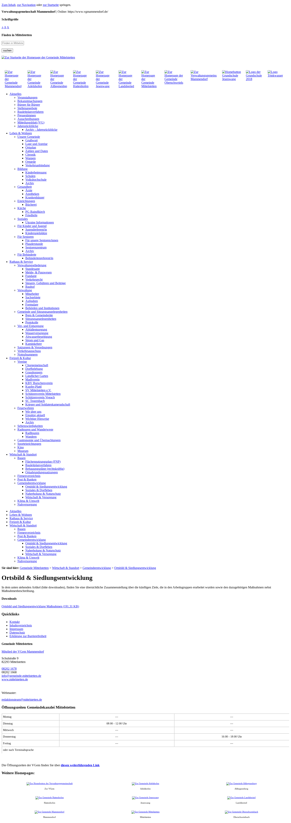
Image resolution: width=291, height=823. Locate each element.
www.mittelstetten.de (15, 679)
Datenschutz (17, 632)
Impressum (16, 629)
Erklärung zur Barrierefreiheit (28, 636)
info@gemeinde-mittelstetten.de (21, 675)
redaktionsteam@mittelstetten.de (22, 699)
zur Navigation (26, 5)
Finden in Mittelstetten (17, 35)
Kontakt (15, 621)
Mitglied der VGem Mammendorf (23, 651)
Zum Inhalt (8, 5)
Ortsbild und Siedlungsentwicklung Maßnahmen (40, 606)
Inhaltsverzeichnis (21, 625)
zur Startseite (51, 5)
